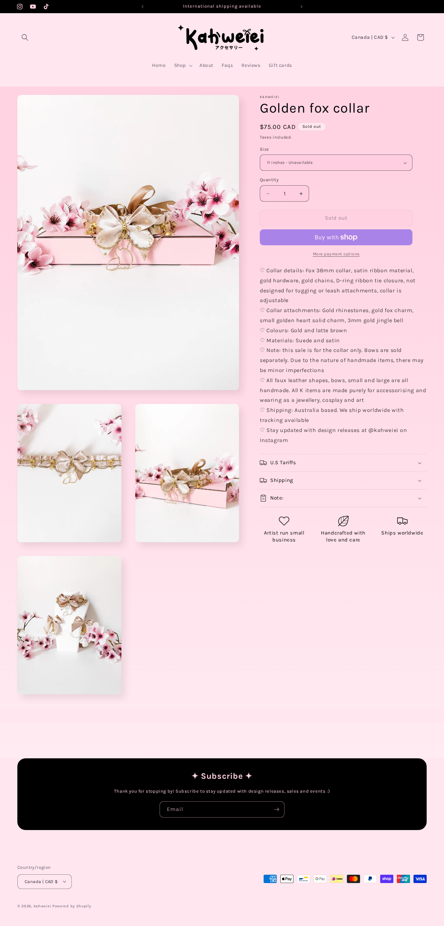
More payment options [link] (336, 254)
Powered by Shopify (71, 905)
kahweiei (42, 905)
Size (264, 149)
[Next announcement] (301, 6)
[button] (25, 37)
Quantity (269, 180)
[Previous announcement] (142, 6)
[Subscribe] (276, 809)
